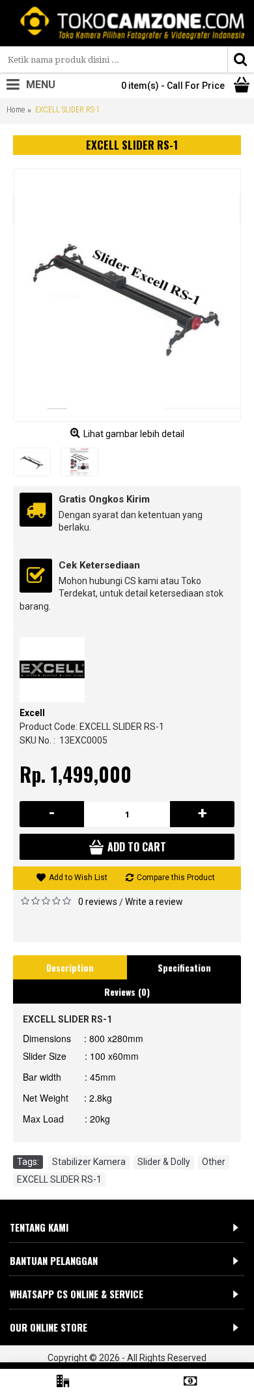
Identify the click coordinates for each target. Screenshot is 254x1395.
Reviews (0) (127, 991)
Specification (184, 967)
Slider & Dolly (163, 1162)
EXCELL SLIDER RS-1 (59, 1179)
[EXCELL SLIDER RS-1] (127, 295)
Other (213, 1162)
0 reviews (97, 901)
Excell (32, 713)
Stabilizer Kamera (89, 1162)
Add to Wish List (78, 877)
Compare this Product (176, 877)
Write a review (154, 901)
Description (70, 967)
